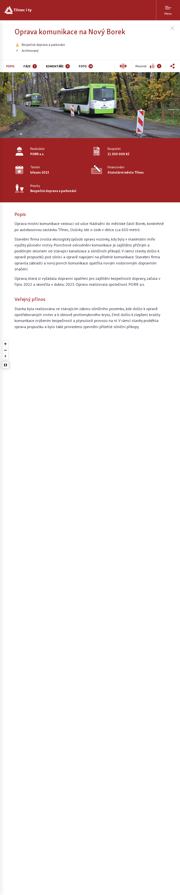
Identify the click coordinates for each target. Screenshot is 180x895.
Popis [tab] (10, 66)
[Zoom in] (5, 344)
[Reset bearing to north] (5, 356)
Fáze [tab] (29, 66)
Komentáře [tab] (57, 66)
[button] (172, 66)
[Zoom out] (5, 350)
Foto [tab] (85, 66)
